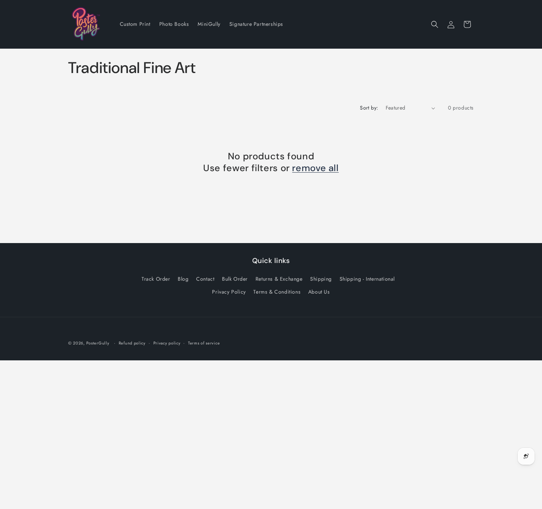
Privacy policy (167, 343)
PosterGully (98, 343)
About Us (319, 291)
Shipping (321, 279)
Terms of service (204, 343)
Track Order (156, 279)
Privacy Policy (229, 291)
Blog (183, 279)
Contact (205, 279)
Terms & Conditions (276, 291)
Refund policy (132, 343)
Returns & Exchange (279, 279)
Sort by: (369, 107)
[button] (435, 24)
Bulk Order (235, 279)
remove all (315, 168)
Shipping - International (367, 279)
